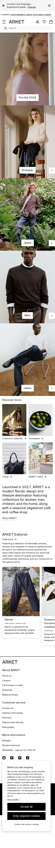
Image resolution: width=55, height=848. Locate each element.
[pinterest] (19, 757)
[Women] (27, 69)
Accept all (26, 806)
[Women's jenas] (27, 214)
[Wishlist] (44, 21)
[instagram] (4, 757)
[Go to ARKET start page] (16, 21)
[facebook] (12, 757)
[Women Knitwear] (27, 141)
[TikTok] (27, 757)
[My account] (37, 21)
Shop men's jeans (26, 14)
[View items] (52, 170)
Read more (13, 800)
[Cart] (51, 21)
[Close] (49, 5)
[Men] (27, 287)
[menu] (4, 21)
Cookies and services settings (26, 824)
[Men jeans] (27, 359)
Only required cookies (26, 815)
